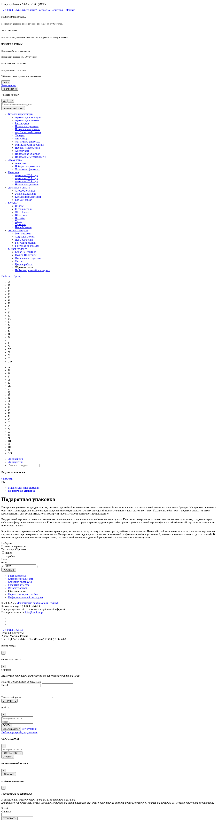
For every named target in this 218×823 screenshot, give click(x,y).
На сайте (20, 218)
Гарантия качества (18, 584)
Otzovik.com (22, 212)
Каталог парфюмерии (20, 114)
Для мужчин (15, 462)
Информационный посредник (32, 270)
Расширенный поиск (13, 108)
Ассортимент (22, 163)
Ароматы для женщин (28, 117)
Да (4, 101)
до (2, 566)
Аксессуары (22, 150)
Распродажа (22, 123)
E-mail (5, 685)
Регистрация (8, 85)
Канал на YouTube (25, 251)
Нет (11, 101)
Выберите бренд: (11, 276)
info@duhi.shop (34, 612)
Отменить (8, 756)
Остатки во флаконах (27, 141)
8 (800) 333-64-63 (30, 606)
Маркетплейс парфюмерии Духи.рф (37, 603)
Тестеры (20, 135)
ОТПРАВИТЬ (9, 701)
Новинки (13, 172)
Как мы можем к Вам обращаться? (21, 681)
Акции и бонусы (18, 230)
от (2, 562)
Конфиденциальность (20, 578)
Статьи (19, 261)
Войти (6, 82)
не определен (10, 89)
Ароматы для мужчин (27, 120)
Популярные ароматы (27, 129)
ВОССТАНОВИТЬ (12, 753)
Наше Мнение (23, 227)
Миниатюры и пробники (29, 144)
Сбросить (6, 478)
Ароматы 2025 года (26, 178)
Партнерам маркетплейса (23, 594)
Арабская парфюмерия (28, 132)
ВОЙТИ (6, 725)
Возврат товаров (17, 588)
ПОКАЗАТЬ (8, 569)
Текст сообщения (11, 697)
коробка (10, 556)
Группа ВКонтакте (26, 255)
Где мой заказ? (23, 199)
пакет (8, 552)
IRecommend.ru (23, 209)
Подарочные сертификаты (30, 156)
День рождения (24, 239)
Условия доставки (25, 193)
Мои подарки (23, 233)
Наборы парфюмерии (27, 147)
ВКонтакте (21, 215)
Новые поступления (26, 126)
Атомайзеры (22, 138)
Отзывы (13, 202)
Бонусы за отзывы (25, 242)
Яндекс (19, 205)
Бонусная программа (27, 245)
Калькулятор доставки (28, 196)
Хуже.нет (20, 224)
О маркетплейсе (17, 248)
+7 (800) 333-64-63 (25, 10)
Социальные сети (25, 236)
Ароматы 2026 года (26, 175)
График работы (24, 264)
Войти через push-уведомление (19, 732)
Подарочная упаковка (27, 153)
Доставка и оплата (19, 187)
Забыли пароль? (11, 729)
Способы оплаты (25, 190)
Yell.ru (18, 221)
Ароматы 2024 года (26, 181)
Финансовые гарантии (28, 258)
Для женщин (15, 458)
